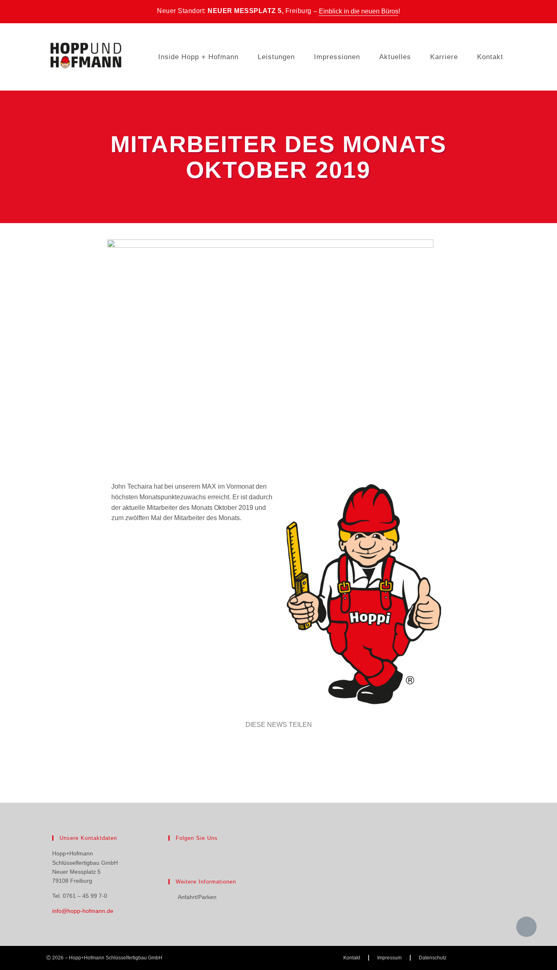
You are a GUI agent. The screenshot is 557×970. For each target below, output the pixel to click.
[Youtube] (201, 854)
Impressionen (337, 57)
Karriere (444, 57)
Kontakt (490, 57)
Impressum (389, 958)
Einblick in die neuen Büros (358, 11)
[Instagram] (187, 854)
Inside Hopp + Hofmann (198, 57)
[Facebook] (173, 854)
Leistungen (276, 57)
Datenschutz (432, 958)
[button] (52, 748)
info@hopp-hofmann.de (82, 911)
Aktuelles (395, 57)
